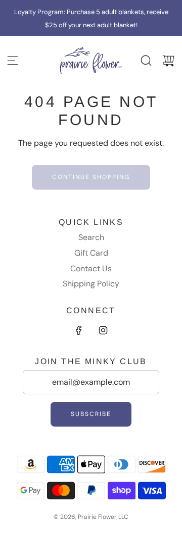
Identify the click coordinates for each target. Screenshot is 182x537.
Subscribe (91, 414)
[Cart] (168, 60)
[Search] (146, 60)
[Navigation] (12, 60)
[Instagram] (103, 330)
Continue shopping (91, 177)
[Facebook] (79, 330)
